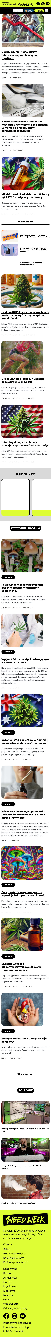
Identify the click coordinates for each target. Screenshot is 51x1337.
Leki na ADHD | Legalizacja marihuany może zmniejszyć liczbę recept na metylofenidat (25, 315)
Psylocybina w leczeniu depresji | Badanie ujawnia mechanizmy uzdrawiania (22, 587)
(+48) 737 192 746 (13, 1330)
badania (8, 577)
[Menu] (47, 11)
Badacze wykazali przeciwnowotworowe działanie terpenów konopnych (21, 967)
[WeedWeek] (25, 3)
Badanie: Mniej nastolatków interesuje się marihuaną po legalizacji (19, 55)
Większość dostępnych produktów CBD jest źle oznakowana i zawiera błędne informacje (23, 814)
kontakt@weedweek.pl (16, 1327)
